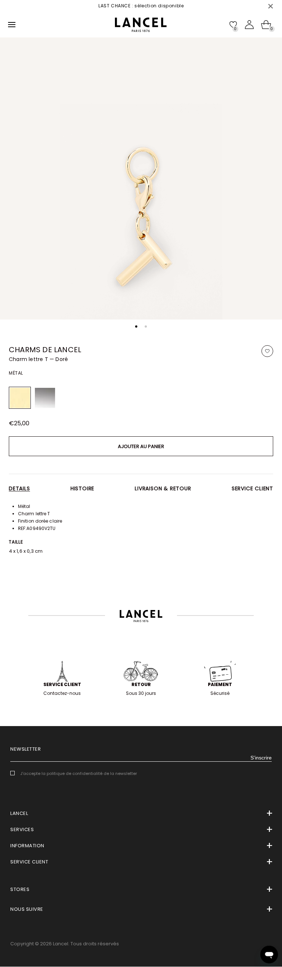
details (19, 488)
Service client (252, 488)
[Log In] (249, 24)
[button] (136, 326)
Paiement (220, 684)
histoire (82, 488)
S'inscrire (261, 758)
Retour (141, 684)
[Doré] (20, 398)
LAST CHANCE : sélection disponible (128, 6)
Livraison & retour (163, 488)
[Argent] (45, 398)
